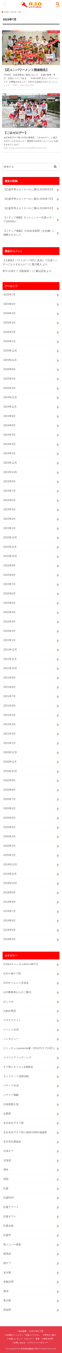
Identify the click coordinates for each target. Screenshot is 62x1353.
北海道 (7, 1160)
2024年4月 (9, 444)
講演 (5, 1291)
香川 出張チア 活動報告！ (17, 270)
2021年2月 (9, 733)
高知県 (7, 1309)
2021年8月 (9, 686)
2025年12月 (10, 350)
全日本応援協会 (12, 1141)
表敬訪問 (8, 1281)
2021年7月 (9, 696)
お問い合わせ (19, 1343)
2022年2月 (9, 630)
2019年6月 (9, 920)
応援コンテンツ (15, 1339)
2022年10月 (10, 556)
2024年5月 (9, 434)
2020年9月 (9, 780)
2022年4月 (9, 612)
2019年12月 (10, 864)
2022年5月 (9, 602)
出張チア (8, 1150)
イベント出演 (11, 1029)
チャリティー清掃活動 (16, 1076)
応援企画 (8, 1225)
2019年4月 (9, 939)
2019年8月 (9, 901)
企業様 (7, 1113)
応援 (5, 1188)
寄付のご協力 (50, 1335)
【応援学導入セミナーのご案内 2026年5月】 (28, 208)
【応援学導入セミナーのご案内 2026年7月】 (28, 198)
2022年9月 (9, 565)
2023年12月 (10, 462)
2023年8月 (9, 481)
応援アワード (11, 1207)
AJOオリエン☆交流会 (16, 982)
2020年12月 (10, 752)
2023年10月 (10, 472)
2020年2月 (9, 845)
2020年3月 (9, 836)
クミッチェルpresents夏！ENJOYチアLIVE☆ (29, 1048)
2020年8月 (9, 789)
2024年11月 (10, 406)
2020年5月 (9, 817)
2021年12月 (10, 649)
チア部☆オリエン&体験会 (18, 1066)
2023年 (13, 12)
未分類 (7, 1272)
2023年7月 (9, 490)
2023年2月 (9, 518)
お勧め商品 (9, 1010)
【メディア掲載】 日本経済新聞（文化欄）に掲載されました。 (29, 232)
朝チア (7, 1263)
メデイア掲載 (11, 1094)
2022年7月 (9, 584)
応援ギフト (9, 1216)
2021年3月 (9, 724)
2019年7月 (9, 911)
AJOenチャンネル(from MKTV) (20, 964)
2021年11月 (10, 658)
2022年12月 (10, 537)
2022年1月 (9, 640)
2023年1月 (9, 528)
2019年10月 (10, 883)
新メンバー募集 (12, 1244)
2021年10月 (10, 668)
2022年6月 (9, 593)
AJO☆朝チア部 (12, 973)
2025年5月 (9, 378)
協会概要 (23, 1331)
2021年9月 (9, 677)
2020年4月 (9, 827)
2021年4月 (9, 715)
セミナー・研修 (32, 1339)
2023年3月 (9, 509)
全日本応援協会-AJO (29, 1349)
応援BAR (8, 1197)
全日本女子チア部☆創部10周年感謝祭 (25, 1132)
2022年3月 (9, 621)
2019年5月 (9, 929)
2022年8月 (9, 574)
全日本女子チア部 (13, 1122)
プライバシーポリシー (38, 1343)
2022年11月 (10, 546)
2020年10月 (10, 771)
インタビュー (11, 1038)
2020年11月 (10, 761)
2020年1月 (9, 855)
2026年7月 (9, 294)
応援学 (7, 1235)
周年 (5, 1169)
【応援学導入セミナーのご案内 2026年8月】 (28, 189)
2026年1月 (9, 341)
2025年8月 (9, 369)
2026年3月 (9, 322)
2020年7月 (9, 799)
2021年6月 (9, 705)
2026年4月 (9, 313)
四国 (5, 1178)
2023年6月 (9, 500)
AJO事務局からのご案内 (17, 992)
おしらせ (8, 1001)
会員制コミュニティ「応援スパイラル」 (23, 1335)
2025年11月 (10, 360)
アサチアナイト (12, 1020)
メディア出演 (11, 1085)
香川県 (7, 1300)
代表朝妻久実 (11, 1104)
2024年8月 (9, 425)
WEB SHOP (48, 1339)
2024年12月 (10, 397)
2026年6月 (9, 303)
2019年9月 (9, 892)
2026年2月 (9, 331)
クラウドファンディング (17, 1057)
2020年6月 (9, 808)
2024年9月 (9, 416)
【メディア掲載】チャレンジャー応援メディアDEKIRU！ (28, 219)
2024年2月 (9, 453)
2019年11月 (10, 873)
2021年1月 (9, 743)
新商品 (7, 1253)
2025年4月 (9, 388)
